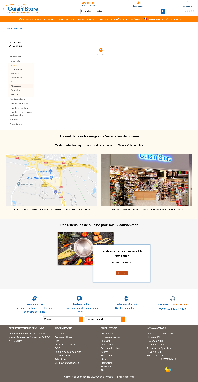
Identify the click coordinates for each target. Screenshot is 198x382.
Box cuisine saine (16, 124)
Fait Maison (14, 66)
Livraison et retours (110, 337)
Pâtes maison (16, 86)
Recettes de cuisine (111, 348)
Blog (57, 341)
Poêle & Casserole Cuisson (29, 19)
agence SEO (89, 376)
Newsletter (106, 366)
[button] (163, 11)
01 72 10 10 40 (88, 3)
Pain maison (15, 82)
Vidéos (104, 359)
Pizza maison (15, 90)
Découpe (81, 19)
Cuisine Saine (175, 19)
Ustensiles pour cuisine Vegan (21, 108)
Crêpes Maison (16, 69)
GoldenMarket (103, 376)
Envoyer (121, 273)
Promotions (106, 363)
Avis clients (60, 359)
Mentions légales (63, 355)
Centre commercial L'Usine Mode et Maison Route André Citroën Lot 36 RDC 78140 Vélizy (29, 337)
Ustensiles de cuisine (65, 344)
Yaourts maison (16, 94)
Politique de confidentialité (68, 352)
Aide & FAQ (107, 333)
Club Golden (107, 344)
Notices (104, 352)
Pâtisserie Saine (15, 56)
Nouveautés (107, 355)
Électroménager (117, 19)
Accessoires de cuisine (54, 19)
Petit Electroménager (17, 99)
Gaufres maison (16, 78)
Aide (103, 370)
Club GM (105, 341)
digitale (75, 376)
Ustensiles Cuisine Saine (19, 104)
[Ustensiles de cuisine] (20, 12)
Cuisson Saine (15, 52)
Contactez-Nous (63, 337)
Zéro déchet (14, 120)
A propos (59, 333)
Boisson (104, 19)
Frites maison (15, 74)
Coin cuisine (92, 19)
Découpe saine (15, 61)
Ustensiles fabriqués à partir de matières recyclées (21, 113)
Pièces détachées (134, 19)
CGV (57, 348)
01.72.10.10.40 (154, 352)
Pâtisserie (70, 19)
